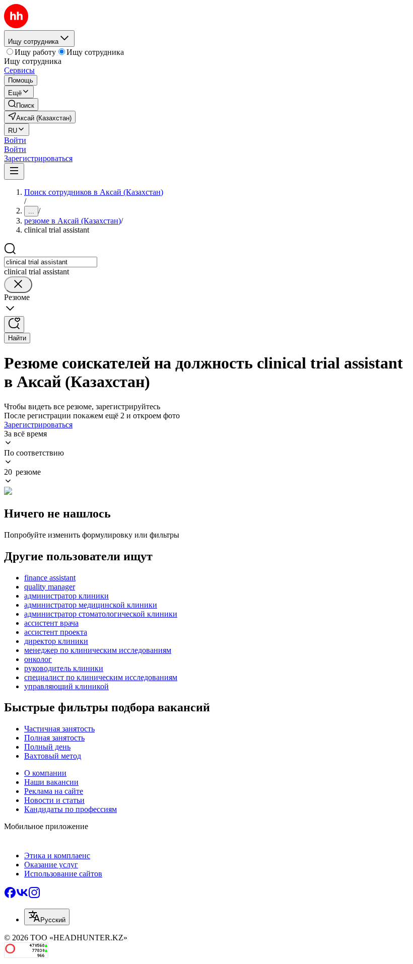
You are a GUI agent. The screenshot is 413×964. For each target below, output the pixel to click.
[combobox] (50, 262)
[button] (15, 140)
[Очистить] (18, 284)
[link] (21, 104)
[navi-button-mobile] (14, 171)
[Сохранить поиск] (14, 324)
